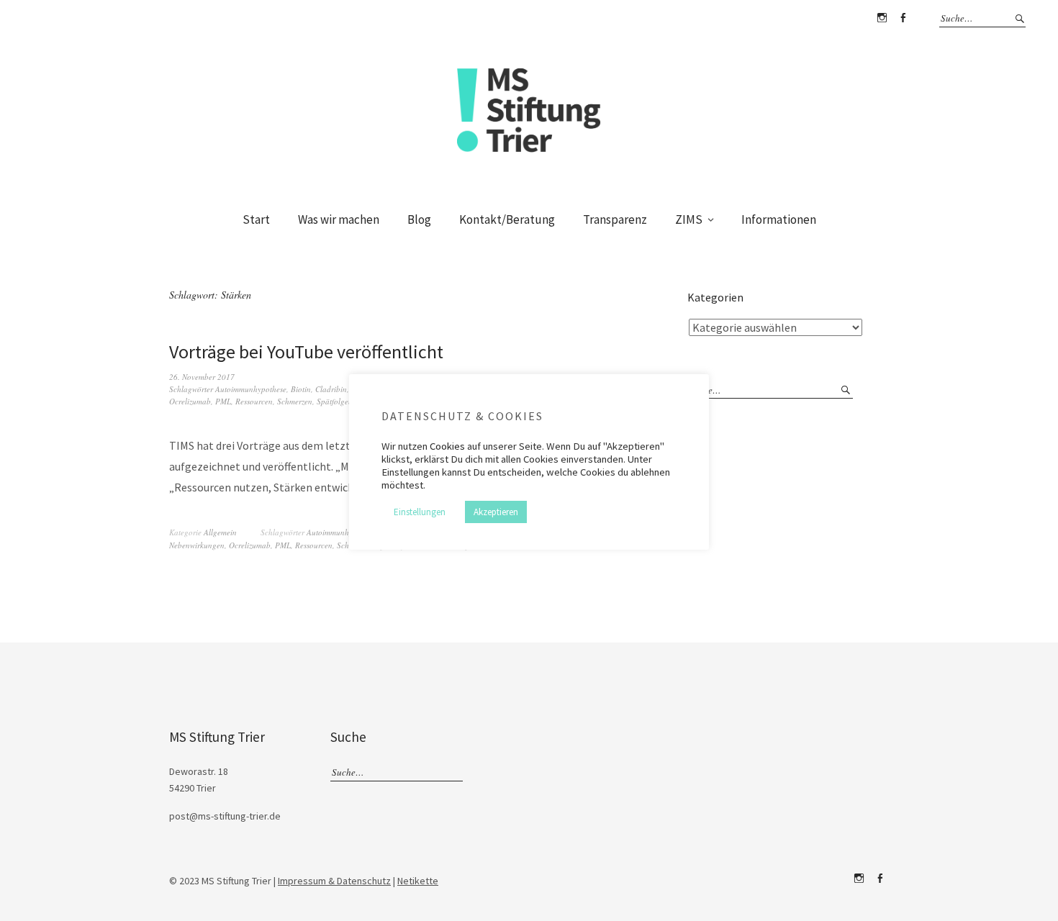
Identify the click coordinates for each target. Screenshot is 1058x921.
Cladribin (331, 389)
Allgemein (220, 532)
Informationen (778, 219)
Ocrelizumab (190, 401)
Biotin (301, 389)
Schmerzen (294, 401)
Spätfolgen (335, 401)
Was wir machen (338, 219)
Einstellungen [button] (420, 512)
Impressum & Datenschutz (334, 880)
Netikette (417, 880)
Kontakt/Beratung (507, 219)
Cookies (447, 446)
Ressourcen (254, 401)
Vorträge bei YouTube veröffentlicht (306, 351)
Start (256, 219)
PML (223, 401)
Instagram (881, 18)
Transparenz (615, 219)
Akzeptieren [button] (496, 512)
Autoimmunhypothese (250, 389)
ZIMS (688, 219)
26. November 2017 (202, 376)
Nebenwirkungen (197, 545)
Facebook (902, 18)
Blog (419, 219)
